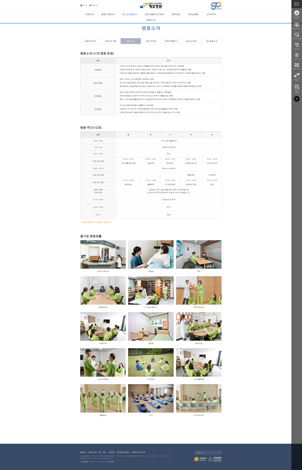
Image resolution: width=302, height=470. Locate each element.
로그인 (84, 5)
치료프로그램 (110, 41)
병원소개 (83, 452)
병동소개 (130, 41)
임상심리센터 (191, 41)
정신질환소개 (211, 41)
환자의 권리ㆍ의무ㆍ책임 (97, 452)
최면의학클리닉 (171, 41)
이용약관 (111, 452)
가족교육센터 (151, 41)
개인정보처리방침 (123, 452)
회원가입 (94, 5)
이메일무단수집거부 (138, 452)
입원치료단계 (90, 41)
